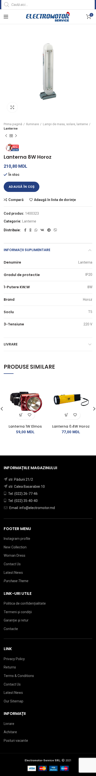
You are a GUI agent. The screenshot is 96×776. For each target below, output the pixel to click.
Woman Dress (14, 555)
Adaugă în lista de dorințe (55, 199)
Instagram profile (17, 539)
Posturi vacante (16, 741)
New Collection (15, 547)
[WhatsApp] (36, 230)
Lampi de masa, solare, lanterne (65, 124)
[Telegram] (49, 230)
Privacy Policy (14, 659)
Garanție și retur (16, 620)
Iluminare (32, 124)
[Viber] (55, 230)
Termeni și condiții (18, 612)
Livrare (10, 344)
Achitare (10, 732)
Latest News (13, 573)
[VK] (42, 230)
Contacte (11, 629)
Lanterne (11, 128)
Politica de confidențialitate (25, 603)
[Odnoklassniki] (30, 230)
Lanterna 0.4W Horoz (71, 426)
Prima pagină (13, 124)
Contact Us (12, 564)
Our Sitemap (13, 701)
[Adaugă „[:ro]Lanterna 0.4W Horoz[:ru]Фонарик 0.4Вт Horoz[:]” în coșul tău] (66, 415)
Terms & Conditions (19, 676)
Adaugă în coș (21, 186)
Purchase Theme (16, 581)
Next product (16, 135)
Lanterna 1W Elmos (25, 426)
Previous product (6, 135)
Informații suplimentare (27, 249)
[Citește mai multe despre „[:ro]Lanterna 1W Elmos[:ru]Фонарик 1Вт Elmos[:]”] (21, 415)
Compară (16, 199)
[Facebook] (25, 230)
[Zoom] (12, 107)
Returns (10, 667)
